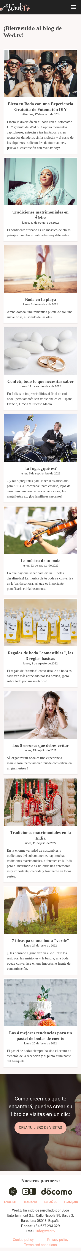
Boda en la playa (40, 299)
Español (50, 1202)
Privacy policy (57, 1240)
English (10, 1202)
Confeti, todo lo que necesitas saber (40, 381)
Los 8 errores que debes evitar (40, 745)
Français (71, 1202)
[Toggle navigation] (73, 7)
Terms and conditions (40, 1245)
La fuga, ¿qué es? (40, 468)
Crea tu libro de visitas (40, 1127)
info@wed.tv (45, 1231)
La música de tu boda (41, 560)
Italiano (30, 1202)
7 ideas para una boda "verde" (40, 940)
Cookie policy (23, 1240)
